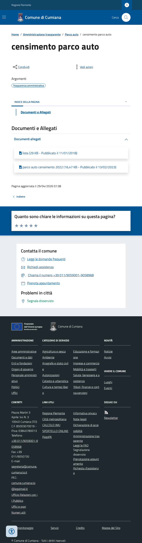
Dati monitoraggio (22, 528)
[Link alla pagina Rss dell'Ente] (106, 412)
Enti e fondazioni (21, 363)
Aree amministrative (23, 351)
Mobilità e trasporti (84, 369)
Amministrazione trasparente (42, 34)
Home (15, 34)
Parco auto (71, 34)
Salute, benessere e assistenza (86, 378)
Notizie (108, 351)
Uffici (14, 393)
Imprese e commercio (86, 363)
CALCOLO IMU (51, 425)
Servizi (55, 528)
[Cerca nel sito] (125, 17)
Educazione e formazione (86, 354)
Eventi (108, 388)
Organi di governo (22, 369)
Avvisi (107, 357)
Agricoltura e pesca (54, 351)
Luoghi (108, 382)
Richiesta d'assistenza (86, 470)
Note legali (80, 419)
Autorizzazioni (50, 375)
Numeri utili (18, 512)
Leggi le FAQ (81, 445)
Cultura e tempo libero (55, 390)
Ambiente (48, 357)
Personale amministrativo (24, 378)
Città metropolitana (54, 419)
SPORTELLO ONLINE (55, 431)
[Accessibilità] (12, 531)
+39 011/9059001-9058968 (24, 444)
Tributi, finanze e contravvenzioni (86, 390)
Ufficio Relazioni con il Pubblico (24, 498)
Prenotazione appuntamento (86, 461)
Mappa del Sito (111, 528)
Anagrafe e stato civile (55, 366)
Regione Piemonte (21, 5)
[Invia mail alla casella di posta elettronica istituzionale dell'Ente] (24, 469)
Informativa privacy (85, 413)
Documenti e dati (21, 357)
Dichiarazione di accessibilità (86, 428)
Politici (15, 387)
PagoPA (47, 437)
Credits (80, 528)
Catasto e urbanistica (55, 381)
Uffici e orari (18, 506)
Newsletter (111, 418)
